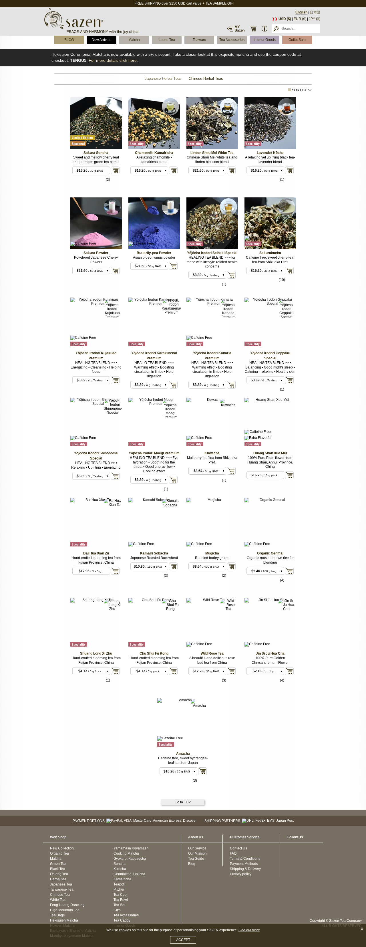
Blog (191, 864)
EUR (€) (300, 19)
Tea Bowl (121, 900)
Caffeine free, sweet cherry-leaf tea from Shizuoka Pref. (270, 259)
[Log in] (236, 28)
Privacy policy (240, 874)
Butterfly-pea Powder (154, 253)
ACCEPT (183, 940)
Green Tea (58, 864)
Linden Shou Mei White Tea (212, 153)
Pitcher (119, 889)
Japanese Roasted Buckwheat (154, 558)
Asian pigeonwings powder (154, 257)
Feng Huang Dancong (67, 905)
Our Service (197, 848)
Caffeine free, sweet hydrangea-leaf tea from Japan (183, 760)
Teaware (199, 40)
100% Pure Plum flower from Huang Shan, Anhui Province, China (270, 462)
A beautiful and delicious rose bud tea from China (212, 660)
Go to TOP (183, 802)
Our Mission (197, 853)
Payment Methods (244, 864)
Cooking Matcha (126, 853)
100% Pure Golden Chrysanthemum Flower (270, 660)
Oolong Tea (59, 874)
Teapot (119, 884)
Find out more (249, 930)
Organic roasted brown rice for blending (270, 560)
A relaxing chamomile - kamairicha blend (154, 159)
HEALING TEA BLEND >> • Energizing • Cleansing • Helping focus (96, 367)
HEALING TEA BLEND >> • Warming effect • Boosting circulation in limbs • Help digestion (212, 369)
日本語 (315, 12)
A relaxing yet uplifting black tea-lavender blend (270, 159)
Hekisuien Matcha (64, 920)
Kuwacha (212, 453)
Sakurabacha (270, 253)
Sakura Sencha (95, 153)
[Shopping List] (253, 28)
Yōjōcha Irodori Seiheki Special (212, 253)
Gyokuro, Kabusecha (130, 859)
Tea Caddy (122, 920)
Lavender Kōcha (270, 153)
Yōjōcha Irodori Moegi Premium (154, 453)
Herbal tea (58, 879)
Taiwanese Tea (61, 889)
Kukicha (120, 869)
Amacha (183, 754)
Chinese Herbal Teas (206, 78)
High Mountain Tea (64, 910)
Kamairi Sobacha (154, 553)
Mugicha (212, 553)
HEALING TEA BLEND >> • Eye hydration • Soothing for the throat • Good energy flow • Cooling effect (154, 464)
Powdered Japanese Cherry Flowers (96, 259)
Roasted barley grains (212, 558)
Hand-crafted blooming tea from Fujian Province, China (96, 560)
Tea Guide (196, 859)
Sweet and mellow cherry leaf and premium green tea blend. (96, 159)
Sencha (120, 864)
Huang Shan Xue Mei (270, 453)
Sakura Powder (95, 253)
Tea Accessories (231, 40)
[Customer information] (264, 28)
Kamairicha (122, 879)
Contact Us (238, 848)
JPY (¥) (314, 19)
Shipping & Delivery (245, 869)
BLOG (69, 40)
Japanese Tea (61, 884)
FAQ (233, 853)
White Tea (57, 900)
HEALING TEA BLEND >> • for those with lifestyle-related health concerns (212, 261)
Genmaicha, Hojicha (129, 874)
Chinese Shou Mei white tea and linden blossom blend (212, 159)
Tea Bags (57, 915)
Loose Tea (167, 40)
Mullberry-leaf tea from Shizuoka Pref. (212, 460)
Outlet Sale (297, 40)
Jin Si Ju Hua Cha (270, 653)
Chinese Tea (60, 895)
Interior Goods (265, 40)
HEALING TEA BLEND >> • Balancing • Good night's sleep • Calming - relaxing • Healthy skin (270, 367)
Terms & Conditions (245, 859)
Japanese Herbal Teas (163, 78)
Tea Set (119, 905)
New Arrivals (101, 40)
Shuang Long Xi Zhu (96, 653)
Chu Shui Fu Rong (154, 653)
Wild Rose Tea (212, 653)
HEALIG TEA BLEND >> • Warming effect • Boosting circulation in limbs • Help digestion (154, 369)
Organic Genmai (270, 553)
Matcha (134, 40)
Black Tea (57, 869)
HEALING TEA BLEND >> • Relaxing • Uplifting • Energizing (96, 465)
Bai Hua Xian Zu (96, 553)
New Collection (62, 848)
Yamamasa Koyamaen (131, 848)
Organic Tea (59, 853)
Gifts (117, 910)
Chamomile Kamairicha (154, 153)
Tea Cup (120, 895)
